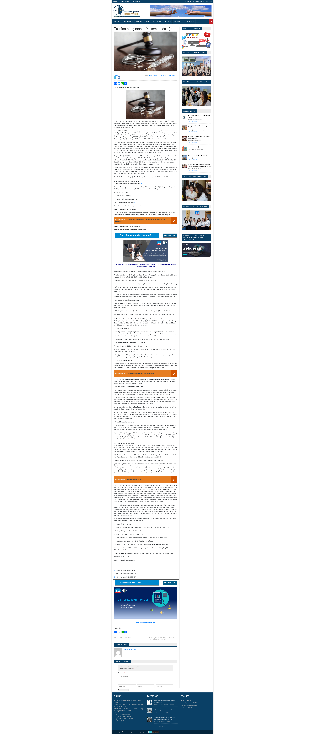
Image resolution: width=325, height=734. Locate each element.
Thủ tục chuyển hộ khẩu (195, 147)
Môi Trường (157, 22)
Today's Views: (185, 700)
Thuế (147, 22)
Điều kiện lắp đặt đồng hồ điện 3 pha (198, 155)
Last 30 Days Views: (187, 705)
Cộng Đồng (127, 637)
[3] (114, 577)
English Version (125, 1)
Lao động (139, 22)
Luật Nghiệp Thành (160, 637)
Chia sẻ (116, 75)
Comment (121, 673)
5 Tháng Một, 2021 (171, 75)
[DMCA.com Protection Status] (153, 732)
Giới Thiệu (117, 22)
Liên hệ (115, 1)
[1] (133, 127)
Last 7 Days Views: (187, 703)
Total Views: (184, 708)
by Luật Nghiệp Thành (157, 75)
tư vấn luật (162, 639)
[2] (114, 573)
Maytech (146, 731)
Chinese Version (137, 1)
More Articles (162, 726)
